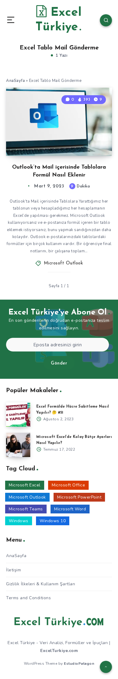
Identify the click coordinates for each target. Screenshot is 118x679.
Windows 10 (53, 521)
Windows (18, 521)
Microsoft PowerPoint (79, 497)
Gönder (59, 363)
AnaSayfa (15, 80)
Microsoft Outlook (63, 263)
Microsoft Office (68, 485)
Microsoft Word (70, 509)
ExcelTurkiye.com (59, 651)
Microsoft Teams (26, 509)
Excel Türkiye (58, 20)
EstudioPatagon (79, 663)
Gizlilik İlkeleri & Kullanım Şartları (40, 584)
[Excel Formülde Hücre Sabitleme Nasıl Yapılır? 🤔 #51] (18, 414)
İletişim (13, 570)
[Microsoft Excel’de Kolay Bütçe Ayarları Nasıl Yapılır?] (18, 445)
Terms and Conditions (28, 598)
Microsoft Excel (25, 485)
